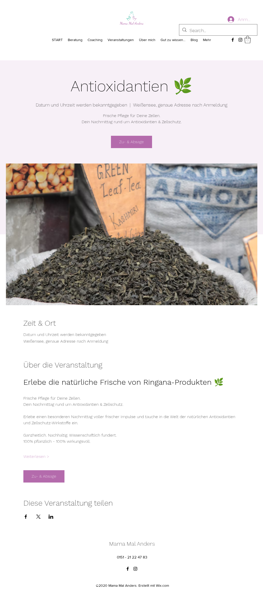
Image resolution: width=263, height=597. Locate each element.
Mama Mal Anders (132, 544)
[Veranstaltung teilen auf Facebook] (25, 517)
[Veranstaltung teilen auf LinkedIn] (51, 517)
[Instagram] (240, 39)
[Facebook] (232, 39)
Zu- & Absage (131, 141)
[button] (248, 39)
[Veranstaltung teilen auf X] (38, 517)
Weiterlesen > (36, 456)
